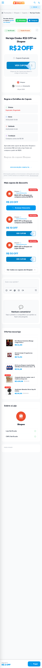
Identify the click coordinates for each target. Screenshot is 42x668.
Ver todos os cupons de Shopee (20, 270)
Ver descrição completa (19, 167)
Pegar (35, 664)
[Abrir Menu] (2, 2)
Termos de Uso (33, 175)
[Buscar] (34, 2)
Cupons (25, 13)
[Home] (18, 2)
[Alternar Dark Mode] (39, 2)
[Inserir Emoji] (6, 290)
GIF (10, 290)
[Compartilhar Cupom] (37, 30)
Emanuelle (26, 86)
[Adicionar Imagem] (19, 290)
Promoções (8, 13)
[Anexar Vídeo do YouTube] (23, 290)
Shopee (17, 13)
